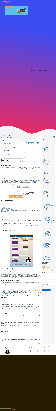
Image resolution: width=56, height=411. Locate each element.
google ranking (48, 221)
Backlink (45, 177)
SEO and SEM (47, 235)
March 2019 (46, 173)
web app (45, 247)
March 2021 (46, 149)
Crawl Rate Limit (15, 346)
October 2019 (46, 165)
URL (37, 180)
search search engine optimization (49, 205)
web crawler (15, 347)
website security (46, 255)
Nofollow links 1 (47, 230)
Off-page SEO (47, 231)
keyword (45, 189)
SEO (27, 143)
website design (19, 333)
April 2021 (45, 148)
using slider (46, 246)
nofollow (46, 229)
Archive (7, 153)
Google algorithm (47, 219)
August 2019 (46, 167)
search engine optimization (35, 142)
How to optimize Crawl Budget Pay (23, 346)
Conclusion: (7, 150)
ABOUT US (6, 151)
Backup (45, 178)
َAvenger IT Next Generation (10, 334)
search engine (46, 196)
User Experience (46, 245)
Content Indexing (8, 346)
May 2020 (45, 158)
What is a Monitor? (8, 146)
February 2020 (46, 161)
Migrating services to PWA (27, 333)
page (32, 223)
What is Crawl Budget (20, 347)
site (13, 310)
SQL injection (47, 209)
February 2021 (46, 150)
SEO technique (30, 143)
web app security (46, 249)
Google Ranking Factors (48, 220)
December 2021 (46, 147)
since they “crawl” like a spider (21, 168)
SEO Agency (47, 234)
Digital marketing (8, 333)
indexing (47, 346)
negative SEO (47, 228)
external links (47, 218)
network (45, 193)
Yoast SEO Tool (35, 143)
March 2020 (46, 160)
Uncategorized (46, 244)
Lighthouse (45, 190)
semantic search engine (48, 198)
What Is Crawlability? (8, 144)
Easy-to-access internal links (6, 209)
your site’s (5, 289)
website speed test (48, 254)
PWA (45, 248)
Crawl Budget (28, 142)
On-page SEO (47, 232)
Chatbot (45, 180)
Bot (44, 179)
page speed (48, 224)
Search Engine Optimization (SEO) (49, 202)
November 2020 (46, 152)
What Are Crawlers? (8, 143)
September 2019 (46, 166)
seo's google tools (47, 242)
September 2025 (46, 140)
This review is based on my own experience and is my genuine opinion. (49, 287)
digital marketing (46, 184)
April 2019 (45, 172)
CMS (44, 181)
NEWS (45, 194)
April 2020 (45, 159)
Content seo (47, 215)
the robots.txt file (30, 304)
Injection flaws (47, 208)
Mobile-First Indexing (9, 347)
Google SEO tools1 (47, 257)
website (6, 211)
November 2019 (46, 164)
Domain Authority (47, 217)
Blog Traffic (47, 211)
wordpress (45, 256)
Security (45, 207)
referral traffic (47, 233)
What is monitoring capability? (10, 147)
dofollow (46, 216)
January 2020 (46, 162)
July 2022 (45, 145)
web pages (19, 180)
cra (12, 346)
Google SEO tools (48, 222)
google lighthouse (49, 223)
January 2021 (46, 151)
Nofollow (45, 195)
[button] (23, 140)
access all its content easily (27, 225)
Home (2, 135)
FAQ (44, 185)
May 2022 (45, 146)
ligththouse (45, 258)
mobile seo (45, 191)
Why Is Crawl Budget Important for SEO (30, 347)
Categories (7, 154)
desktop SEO (46, 183)
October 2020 (46, 153)
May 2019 (45, 171)
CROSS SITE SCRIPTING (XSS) (48, 182)
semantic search (47, 197)
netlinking (45, 192)
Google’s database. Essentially (35, 181)
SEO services (13, 333)
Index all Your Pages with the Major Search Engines (38, 346)
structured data (46, 243)
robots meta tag (7, 292)
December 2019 (46, 163)
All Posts (13, 352)
